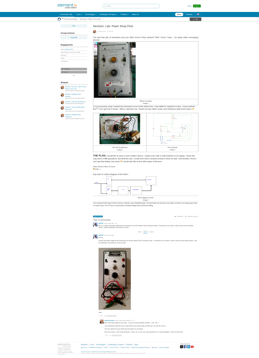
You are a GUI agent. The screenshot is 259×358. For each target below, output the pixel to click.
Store (136, 344)
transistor (67, 69)
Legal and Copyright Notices (140, 347)
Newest (151, 232)
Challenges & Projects (116, 344)
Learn (92, 344)
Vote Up (99, 316)
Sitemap (154, 347)
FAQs (106, 347)
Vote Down (102, 316)
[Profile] (198, 14)
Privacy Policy (124, 347)
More (62, 18)
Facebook (185, 346)
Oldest (139, 232)
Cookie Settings (164, 347)
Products (129, 344)
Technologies (101, 344)
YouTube (192, 346)
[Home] (67, 6)
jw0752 (101, 223)
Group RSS (74, 37)
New (196, 19)
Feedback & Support (95, 347)
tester (66, 72)
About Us (84, 347)
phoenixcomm (69, 49)
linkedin (188, 346)
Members (84, 344)
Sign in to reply (98, 216)
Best (145, 232)
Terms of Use (114, 347)
